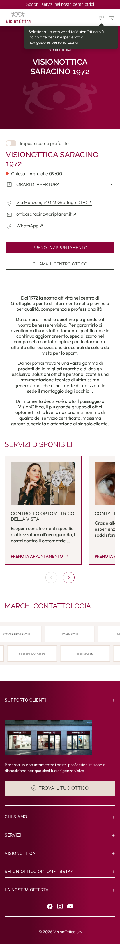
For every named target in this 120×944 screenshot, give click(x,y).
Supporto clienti (25, 700)
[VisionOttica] (18, 17)
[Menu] (112, 17)
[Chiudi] (111, 32)
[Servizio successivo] (69, 577)
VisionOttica (64, 931)
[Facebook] (49, 906)
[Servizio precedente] (51, 577)
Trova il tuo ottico (64, 788)
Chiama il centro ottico (60, 264)
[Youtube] (70, 906)
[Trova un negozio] (101, 17)
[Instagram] (60, 906)
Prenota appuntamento (60, 247)
